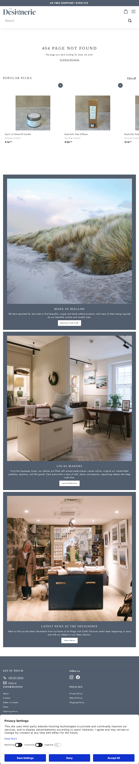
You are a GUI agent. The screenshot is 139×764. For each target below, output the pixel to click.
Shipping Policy (77, 702)
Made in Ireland (10, 702)
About (6, 693)
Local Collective (69, 483)
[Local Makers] (69, 398)
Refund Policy (76, 697)
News (5, 706)
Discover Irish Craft (69, 323)
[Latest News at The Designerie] (69, 558)
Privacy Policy (76, 693)
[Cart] (125, 11)
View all (131, 78)
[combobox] (69, 21)
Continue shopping (69, 59)
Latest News (69, 640)
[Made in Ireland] (69, 241)
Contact (6, 697)
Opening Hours (10, 711)
